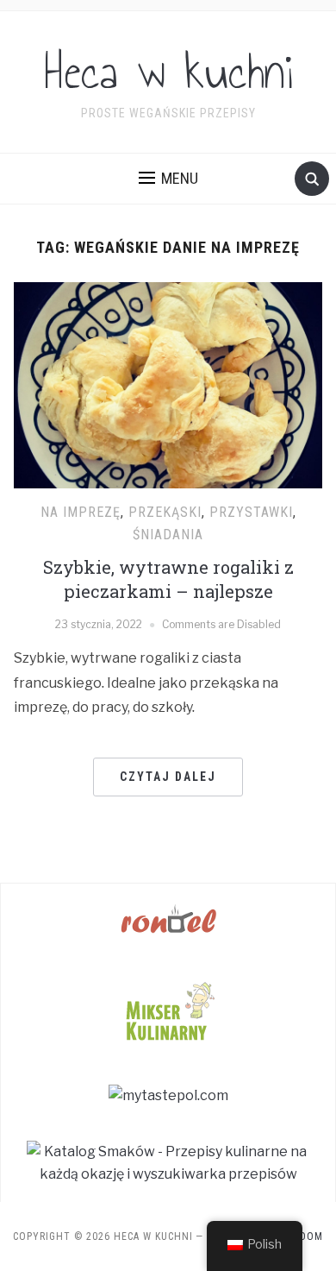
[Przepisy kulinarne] (168, 1009)
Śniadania (168, 534)
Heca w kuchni (168, 72)
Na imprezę (80, 512)
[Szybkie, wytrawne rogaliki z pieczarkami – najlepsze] (168, 384)
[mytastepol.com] (168, 1094)
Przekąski (165, 512)
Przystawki (251, 512)
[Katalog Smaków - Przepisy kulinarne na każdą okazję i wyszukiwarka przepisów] (168, 1162)
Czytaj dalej (168, 776)
